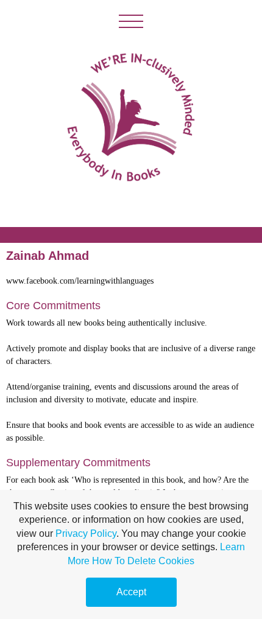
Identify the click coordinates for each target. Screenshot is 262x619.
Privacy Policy (85, 533)
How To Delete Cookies (143, 561)
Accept (131, 592)
